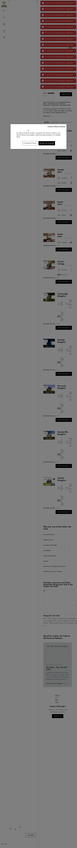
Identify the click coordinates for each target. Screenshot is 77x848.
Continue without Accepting (56, 126)
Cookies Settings (29, 143)
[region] (38, 136)
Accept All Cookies (47, 143)
